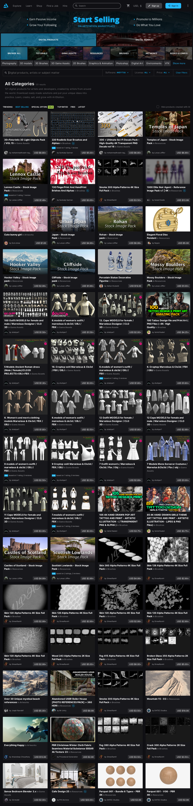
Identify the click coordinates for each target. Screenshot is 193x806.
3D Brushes (41, 63)
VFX (167, 63)
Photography (9, 63)
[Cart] (128, 6)
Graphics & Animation (101, 63)
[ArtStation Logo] (5, 6)
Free (73, 107)
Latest (81, 107)
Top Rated (62, 107)
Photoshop (122, 63)
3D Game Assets (60, 63)
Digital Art (137, 63)
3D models (26, 63)
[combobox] (97, 6)
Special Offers (42, 107)
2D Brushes (79, 63)
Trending (8, 107)
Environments (154, 63)
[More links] (188, 6)
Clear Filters (181, 72)
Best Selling (22, 107)
